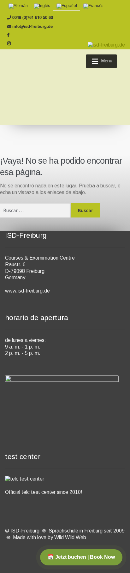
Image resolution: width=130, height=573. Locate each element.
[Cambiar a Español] (66, 6)
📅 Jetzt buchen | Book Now (81, 557)
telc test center (38, 492)
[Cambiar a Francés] (93, 6)
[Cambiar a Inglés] (42, 6)
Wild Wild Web (70, 537)
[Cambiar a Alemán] (18, 6)
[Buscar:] (35, 210)
